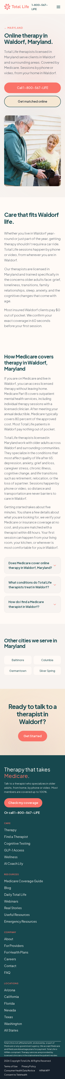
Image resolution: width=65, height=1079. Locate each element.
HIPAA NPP (44, 1070)
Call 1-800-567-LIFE (32, 88)
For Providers (14, 946)
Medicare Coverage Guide (23, 881)
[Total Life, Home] (16, 7)
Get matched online (32, 101)
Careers (10, 959)
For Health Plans (16, 952)
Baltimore (18, 660)
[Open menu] (58, 7)
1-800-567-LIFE (40, 7)
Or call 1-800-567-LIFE (22, 812)
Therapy (10, 830)
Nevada (10, 1010)
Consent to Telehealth (15, 1074)
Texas (8, 1017)
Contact (10, 966)
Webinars (11, 901)
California (11, 997)
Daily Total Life (15, 894)
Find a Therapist (16, 837)
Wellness (11, 857)
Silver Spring (47, 671)
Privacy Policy (29, 1066)
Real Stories (13, 908)
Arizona (9, 990)
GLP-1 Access (14, 850)
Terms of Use (11, 1066)
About (8, 939)
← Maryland (13, 27)
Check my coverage (23, 803)
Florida (9, 1003)
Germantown (17, 671)
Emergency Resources (20, 921)
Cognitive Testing (17, 843)
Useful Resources (17, 915)
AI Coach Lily (13, 863)
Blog (7, 888)
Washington (13, 1024)
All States (11, 1030)
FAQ (7, 972)
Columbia (47, 660)
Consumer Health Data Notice (19, 1070)
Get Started (33, 736)
